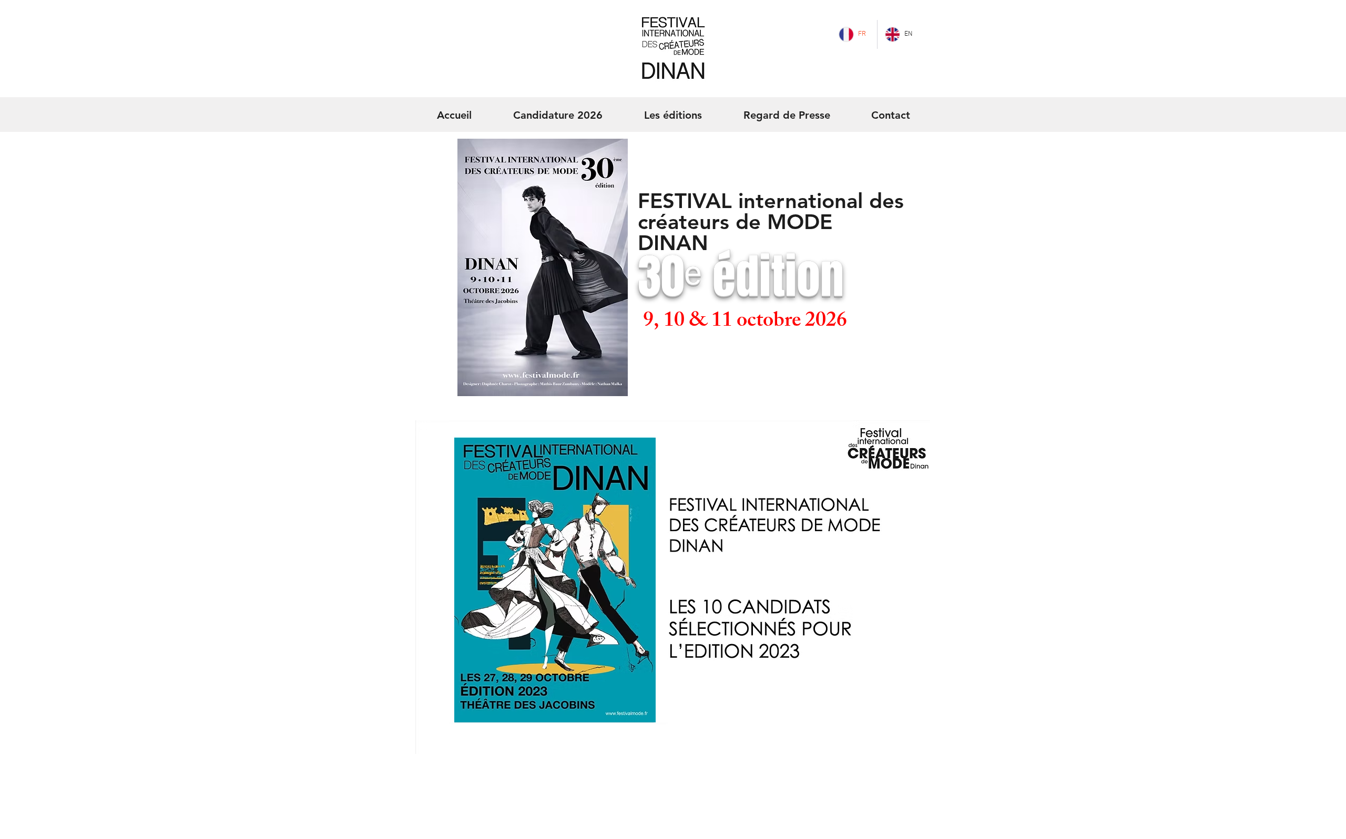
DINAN (673, 242)
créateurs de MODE (735, 221)
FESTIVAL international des (771, 200)
